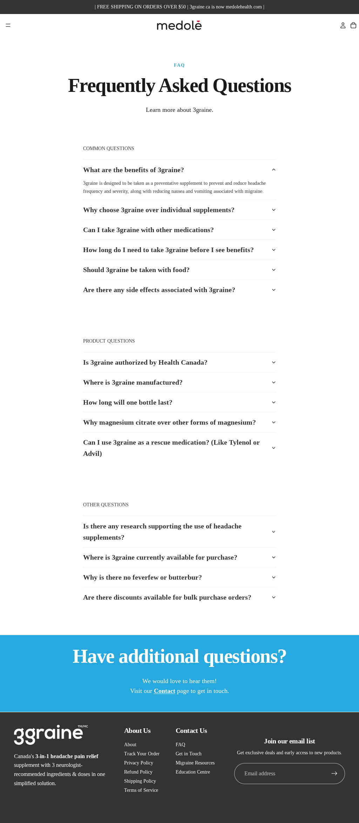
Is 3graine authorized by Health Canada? (145, 362)
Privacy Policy (138, 762)
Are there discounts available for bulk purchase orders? (167, 597)
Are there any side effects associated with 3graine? (159, 290)
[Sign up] (334, 773)
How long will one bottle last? (127, 402)
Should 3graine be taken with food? (136, 270)
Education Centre (193, 772)
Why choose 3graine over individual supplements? (159, 210)
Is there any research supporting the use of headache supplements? (162, 531)
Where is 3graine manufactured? (133, 382)
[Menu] (8, 25)
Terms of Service (141, 790)
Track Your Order (142, 753)
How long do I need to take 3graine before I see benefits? (168, 250)
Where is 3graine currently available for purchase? (160, 557)
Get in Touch (189, 753)
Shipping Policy (140, 781)
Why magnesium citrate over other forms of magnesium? (169, 422)
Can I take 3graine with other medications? (148, 230)
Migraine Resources (195, 762)
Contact (164, 690)
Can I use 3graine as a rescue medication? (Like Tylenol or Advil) (171, 447)
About (130, 744)
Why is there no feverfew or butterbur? (142, 577)
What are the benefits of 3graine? (133, 170)
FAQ (180, 744)
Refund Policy (138, 772)
